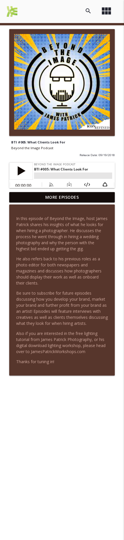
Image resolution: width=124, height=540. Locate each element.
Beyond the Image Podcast (32, 148)
